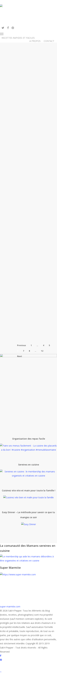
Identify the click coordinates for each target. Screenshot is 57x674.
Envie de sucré (33, 88)
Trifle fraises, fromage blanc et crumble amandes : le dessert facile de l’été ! (33, 244)
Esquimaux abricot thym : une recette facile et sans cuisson (33, 104)
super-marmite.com (10, 606)
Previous (21, 345)
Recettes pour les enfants (29, 93)
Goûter (46, 88)
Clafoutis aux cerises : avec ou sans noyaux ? (33, 325)
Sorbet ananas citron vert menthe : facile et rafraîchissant (33, 285)
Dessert (19, 88)
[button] (11, 34)
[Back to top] (28, 672)
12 (42, 351)
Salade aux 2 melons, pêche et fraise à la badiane (33, 170)
